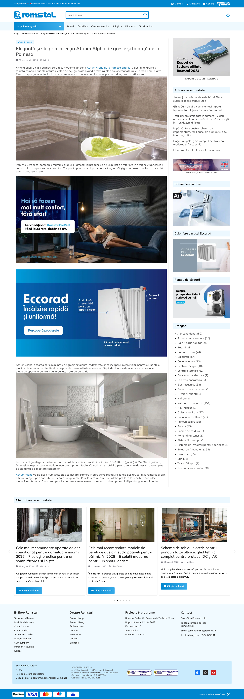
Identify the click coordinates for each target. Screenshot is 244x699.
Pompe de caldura (188, 431)
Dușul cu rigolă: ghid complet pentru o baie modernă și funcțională (199, 142)
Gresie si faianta (30, 33)
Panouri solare (186, 421)
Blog (16, 33)
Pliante (129, 26)
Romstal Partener (188, 435)
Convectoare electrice (190, 375)
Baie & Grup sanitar (189, 342)
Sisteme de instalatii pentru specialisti (201, 444)
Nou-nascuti (185, 407)
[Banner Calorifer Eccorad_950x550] (91, 358)
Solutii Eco (183, 454)
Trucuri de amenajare (190, 468)
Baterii (70, 26)
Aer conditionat (187, 333)
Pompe (181, 426)
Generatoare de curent (191, 389)
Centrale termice (100, 26)
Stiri (179, 458)
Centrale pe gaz (187, 366)
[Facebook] (197, 672)
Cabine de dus (186, 352)
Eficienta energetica (189, 380)
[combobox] (107, 15)
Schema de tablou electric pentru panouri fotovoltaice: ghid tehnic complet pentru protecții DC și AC (152, 552)
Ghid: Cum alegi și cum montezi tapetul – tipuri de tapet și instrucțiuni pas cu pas (198, 108)
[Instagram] (205, 672)
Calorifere (83, 26)
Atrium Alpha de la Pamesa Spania (108, 67)
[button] (9, 551)
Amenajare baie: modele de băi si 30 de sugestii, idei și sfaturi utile (198, 99)
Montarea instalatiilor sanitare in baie (196, 150)
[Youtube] (213, 672)
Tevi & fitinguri (186, 463)
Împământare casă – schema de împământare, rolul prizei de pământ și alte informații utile (200, 132)
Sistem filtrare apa (189, 440)
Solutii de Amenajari (190, 449)
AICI (29, 3)
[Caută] (145, 15)
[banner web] (91, 264)
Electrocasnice (186, 384)
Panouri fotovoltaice (189, 417)
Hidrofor (182, 398)
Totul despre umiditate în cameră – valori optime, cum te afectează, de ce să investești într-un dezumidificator (201, 119)
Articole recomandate (190, 338)
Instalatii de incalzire (190, 403)
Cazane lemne (186, 361)
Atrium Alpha (24, 474)
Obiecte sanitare (187, 412)
